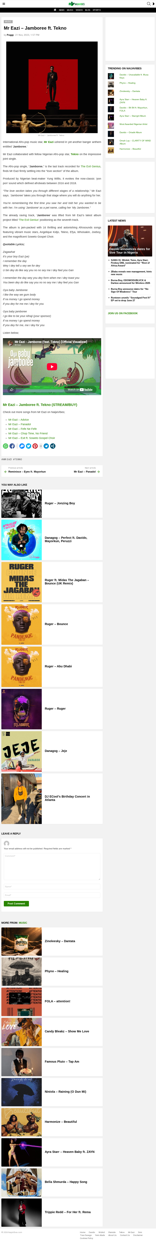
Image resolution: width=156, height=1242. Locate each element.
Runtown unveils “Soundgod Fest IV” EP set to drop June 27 (131, 299)
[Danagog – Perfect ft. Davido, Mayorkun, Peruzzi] (21, 540)
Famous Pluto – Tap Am (62, 1061)
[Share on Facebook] (12, 446)
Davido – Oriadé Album (131, 132)
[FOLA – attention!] (21, 1002)
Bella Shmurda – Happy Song (66, 1182)
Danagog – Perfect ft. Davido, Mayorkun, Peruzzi (66, 539)
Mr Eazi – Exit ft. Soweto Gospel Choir (31, 438)
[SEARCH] (149, 4)
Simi (140, 1232)
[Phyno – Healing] (21, 972)
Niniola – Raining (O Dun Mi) (65, 1091)
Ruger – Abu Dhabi (58, 666)
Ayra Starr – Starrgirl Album (133, 116)
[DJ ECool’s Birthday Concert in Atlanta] (21, 798)
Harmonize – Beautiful (61, 1121)
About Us (112, 1235)
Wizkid (102, 1232)
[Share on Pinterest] (35, 446)
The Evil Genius (90, 166)
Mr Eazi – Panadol (19, 424)
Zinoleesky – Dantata (60, 941)
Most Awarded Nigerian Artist (133, 124)
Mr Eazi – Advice (18, 419)
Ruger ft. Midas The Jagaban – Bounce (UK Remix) (67, 581)
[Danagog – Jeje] (21, 751)
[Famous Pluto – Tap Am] (21, 1062)
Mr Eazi (7, 459)
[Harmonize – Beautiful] (21, 1122)
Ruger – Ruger (55, 708)
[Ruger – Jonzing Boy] (21, 504)
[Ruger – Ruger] (21, 709)
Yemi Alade (100, 1235)
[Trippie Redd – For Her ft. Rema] (21, 1212)
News (114, 244)
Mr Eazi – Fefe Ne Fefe (22, 428)
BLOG (87, 10)
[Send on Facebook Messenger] (22, 446)
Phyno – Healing (56, 971)
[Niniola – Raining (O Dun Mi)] (21, 1092)
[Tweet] (28, 446)
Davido (92, 1232)
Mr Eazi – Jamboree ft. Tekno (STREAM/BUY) (40, 405)
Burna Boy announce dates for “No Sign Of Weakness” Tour (129, 290)
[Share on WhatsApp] (5, 446)
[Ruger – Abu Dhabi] (21, 667)
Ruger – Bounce (56, 624)
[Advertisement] (131, 39)
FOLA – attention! (57, 1001)
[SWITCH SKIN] (153, 3)
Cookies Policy (86, 1238)
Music (23, 922)
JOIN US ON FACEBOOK (123, 313)
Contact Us (125, 1235)
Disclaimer (138, 1235)
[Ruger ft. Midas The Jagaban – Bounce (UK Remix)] (21, 582)
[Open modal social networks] (52, 446)
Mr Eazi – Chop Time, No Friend (28, 433)
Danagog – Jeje (56, 751)
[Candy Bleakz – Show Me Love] (21, 1032)
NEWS (61, 10)
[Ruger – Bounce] (21, 624)
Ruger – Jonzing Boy (60, 503)
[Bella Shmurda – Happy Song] (21, 1182)
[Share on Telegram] (46, 446)
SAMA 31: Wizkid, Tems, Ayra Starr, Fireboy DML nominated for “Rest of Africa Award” (130, 263)
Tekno (18, 459)
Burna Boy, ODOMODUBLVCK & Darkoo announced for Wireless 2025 (130, 281)
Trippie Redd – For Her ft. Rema (68, 1212)
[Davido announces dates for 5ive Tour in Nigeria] (130, 240)
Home (82, 1232)
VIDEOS (79, 10)
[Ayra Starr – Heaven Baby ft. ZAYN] (21, 1152)
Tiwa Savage (86, 1235)
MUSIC (70, 10)
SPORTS (97, 10)
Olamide (111, 1232)
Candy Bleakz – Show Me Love (67, 1031)
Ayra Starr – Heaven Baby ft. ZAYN (69, 1151)
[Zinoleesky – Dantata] (21, 941)
